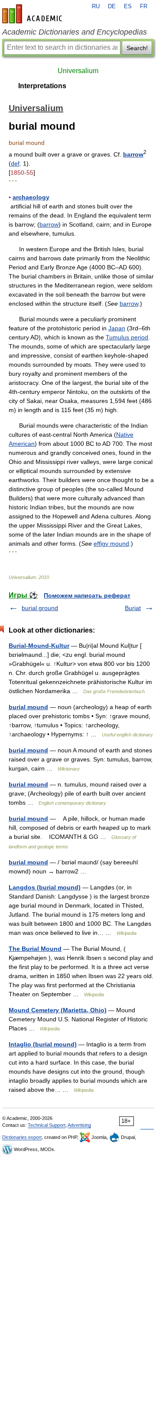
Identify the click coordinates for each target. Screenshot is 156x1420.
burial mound (28, 707)
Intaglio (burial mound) (43, 1044)
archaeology (31, 197)
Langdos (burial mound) (45, 887)
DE (112, 6)
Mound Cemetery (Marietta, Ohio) (58, 1010)
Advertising (79, 1125)
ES (128, 6)
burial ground (40, 607)
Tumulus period (127, 337)
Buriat (133, 607)
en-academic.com (33, 13)
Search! (137, 48)
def (15, 163)
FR (143, 6)
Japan (116, 328)
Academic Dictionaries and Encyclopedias (74, 32)
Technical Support (46, 1125)
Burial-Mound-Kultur (39, 645)
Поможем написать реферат (87, 595)
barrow (133, 154)
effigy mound (111, 543)
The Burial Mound (35, 948)
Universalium (78, 70)
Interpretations (42, 86)
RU (96, 6)
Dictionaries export (22, 1137)
